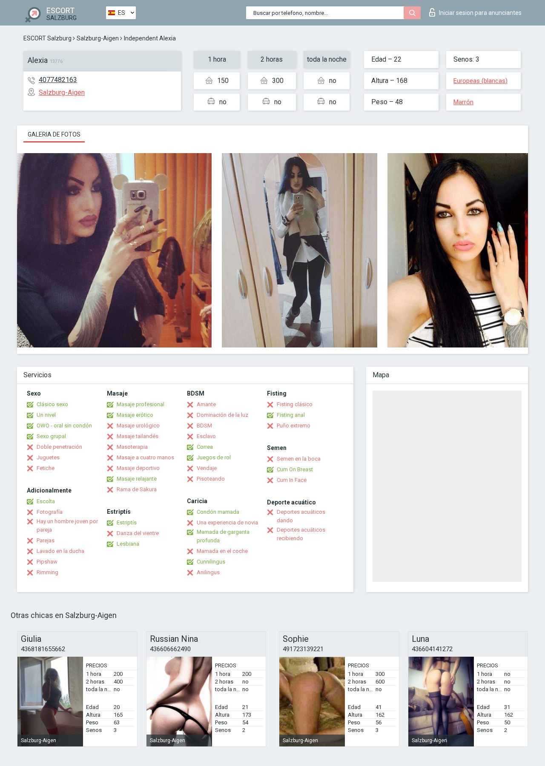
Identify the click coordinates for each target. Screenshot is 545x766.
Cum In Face (292, 480)
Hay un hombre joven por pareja (67, 525)
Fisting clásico (295, 404)
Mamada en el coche (222, 551)
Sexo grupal (51, 436)
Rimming (47, 572)
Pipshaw (47, 561)
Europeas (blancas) (480, 81)
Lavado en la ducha (60, 551)
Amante (206, 404)
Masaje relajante (137, 479)
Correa (205, 447)
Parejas (45, 540)
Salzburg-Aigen (98, 38)
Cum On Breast (295, 469)
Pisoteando (211, 479)
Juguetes (48, 457)
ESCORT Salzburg (47, 38)
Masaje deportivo (138, 468)
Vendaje (207, 468)
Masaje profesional (140, 404)
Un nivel (46, 415)
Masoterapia (132, 447)
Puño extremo (293, 425)
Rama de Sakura (137, 489)
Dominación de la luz (222, 415)
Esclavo (206, 436)
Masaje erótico (135, 415)
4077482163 (58, 80)
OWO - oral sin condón (64, 425)
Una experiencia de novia (227, 522)
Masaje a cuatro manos (145, 457)
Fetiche (45, 468)
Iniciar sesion (480, 12)
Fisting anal (291, 415)
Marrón (463, 102)
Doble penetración (59, 447)
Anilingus (208, 572)
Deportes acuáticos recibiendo (301, 534)
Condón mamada (218, 512)
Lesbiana (128, 544)
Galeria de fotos (54, 134)
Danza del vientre (138, 533)
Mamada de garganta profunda (223, 536)
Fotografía (50, 512)
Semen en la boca (299, 459)
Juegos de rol (214, 457)
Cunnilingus (211, 561)
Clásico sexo (52, 404)
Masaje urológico (138, 425)
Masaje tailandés (137, 436)
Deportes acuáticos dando (301, 516)
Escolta (46, 501)
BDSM (204, 425)
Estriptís (127, 522)
